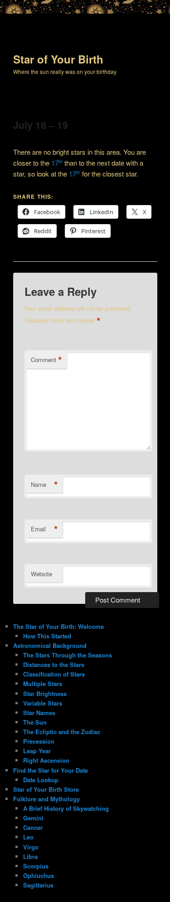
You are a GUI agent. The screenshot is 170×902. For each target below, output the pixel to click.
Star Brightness (45, 693)
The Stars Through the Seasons (67, 655)
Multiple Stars (42, 683)
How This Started (47, 636)
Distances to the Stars (53, 664)
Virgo (31, 847)
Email (44, 529)
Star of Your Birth (58, 59)
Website (41, 573)
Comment (46, 360)
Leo (28, 837)
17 (57, 162)
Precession (38, 741)
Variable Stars (42, 703)
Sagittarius (38, 885)
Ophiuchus (38, 875)
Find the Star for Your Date (50, 770)
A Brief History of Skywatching (66, 808)
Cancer (33, 827)
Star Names (39, 712)
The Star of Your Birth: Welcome (58, 626)
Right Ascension (46, 760)
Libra (30, 856)
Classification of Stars (54, 674)
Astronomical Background (50, 645)
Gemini (33, 818)
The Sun (35, 722)
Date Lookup (40, 779)
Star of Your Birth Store (46, 789)
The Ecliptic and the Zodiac (61, 731)
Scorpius (36, 866)
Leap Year (37, 750)
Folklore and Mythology (46, 798)
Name (44, 484)
